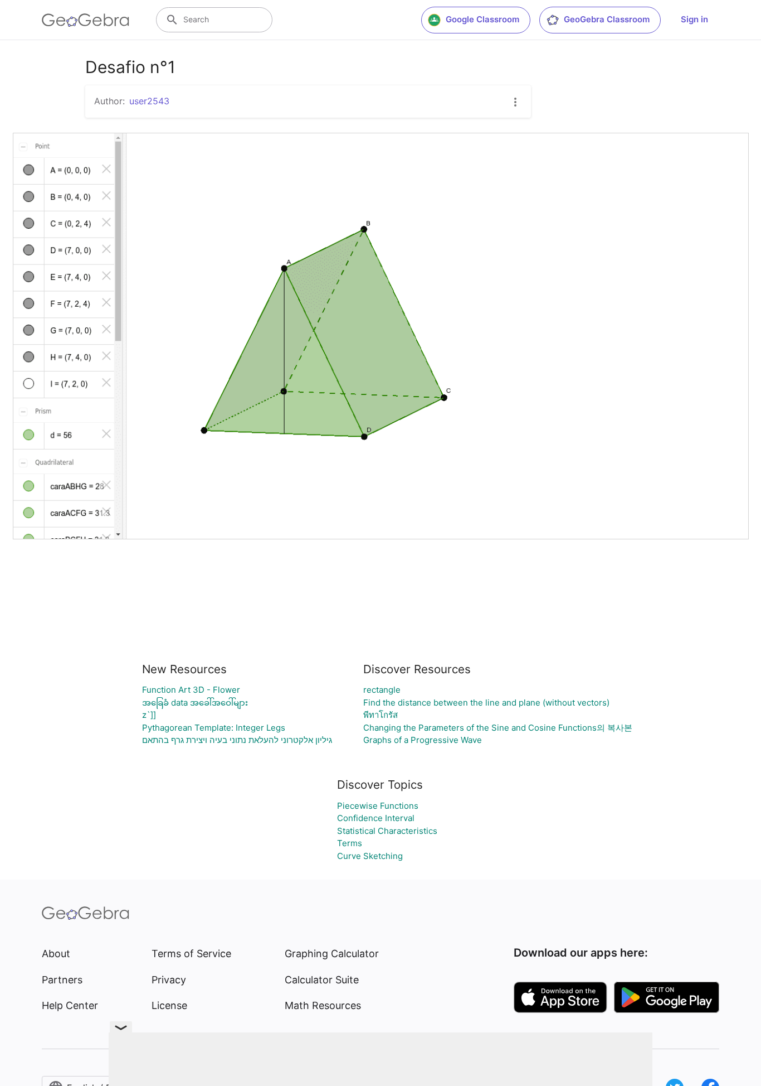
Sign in (694, 19)
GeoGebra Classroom (607, 19)
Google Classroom (482, 19)
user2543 (149, 101)
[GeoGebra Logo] (85, 20)
